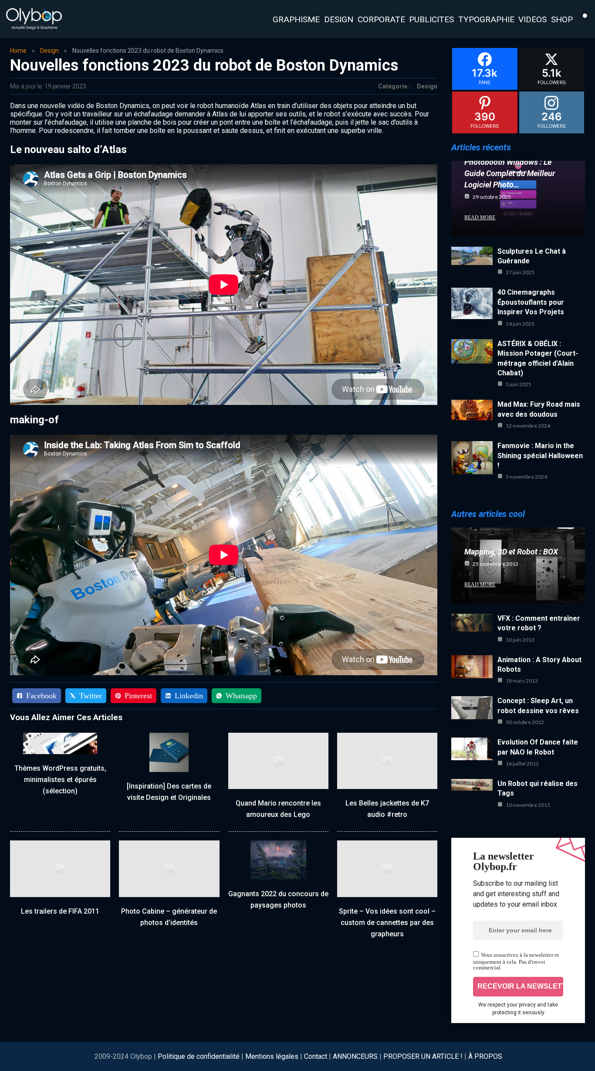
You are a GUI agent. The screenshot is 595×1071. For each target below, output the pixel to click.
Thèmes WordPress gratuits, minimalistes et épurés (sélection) (60, 779)
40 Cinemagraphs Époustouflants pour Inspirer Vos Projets (530, 302)
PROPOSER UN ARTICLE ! (423, 1056)
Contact (315, 1056)
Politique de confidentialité (199, 1056)
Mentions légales (271, 1056)
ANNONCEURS (355, 1056)
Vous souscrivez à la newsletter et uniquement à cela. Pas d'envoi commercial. (516, 961)
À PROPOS (485, 1056)
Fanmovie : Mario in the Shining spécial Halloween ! (540, 455)
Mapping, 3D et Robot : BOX (511, 551)
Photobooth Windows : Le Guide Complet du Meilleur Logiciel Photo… (509, 173)
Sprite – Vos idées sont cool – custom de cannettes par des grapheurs (387, 922)
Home (18, 50)
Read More (479, 217)
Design (49, 50)
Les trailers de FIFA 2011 (60, 911)
